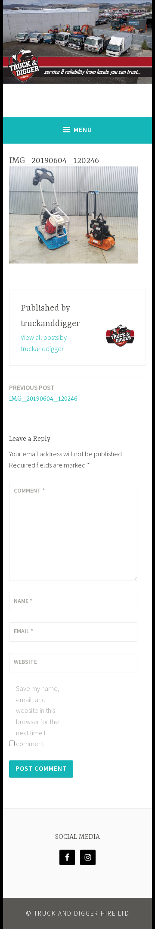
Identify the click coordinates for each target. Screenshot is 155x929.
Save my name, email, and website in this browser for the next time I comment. (37, 716)
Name (23, 601)
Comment (29, 490)
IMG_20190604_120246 (43, 393)
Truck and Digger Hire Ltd (82, 913)
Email (23, 631)
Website (25, 661)
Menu (83, 130)
